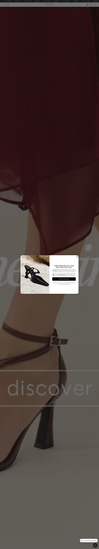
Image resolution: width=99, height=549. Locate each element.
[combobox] (54, 274)
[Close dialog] (77, 256)
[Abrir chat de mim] (95, 545)
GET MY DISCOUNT (64, 279)
